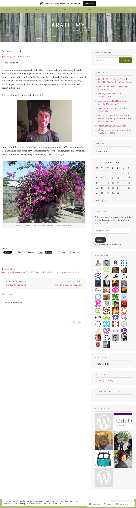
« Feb (97, 200)
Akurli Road (9, 272)
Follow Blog (101, 211)
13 (97, 183)
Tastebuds (102, 10)
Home (18, 10)
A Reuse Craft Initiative (107, 391)
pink (72, 272)
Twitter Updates (103, 375)
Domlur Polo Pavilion (17, 283)
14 (102, 183)
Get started (89, 3)
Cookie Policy (55, 503)
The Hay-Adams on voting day (68, 283)
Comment (77, 322)
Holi (42, 272)
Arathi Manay (25, 57)
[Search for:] (107, 60)
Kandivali (48, 272)
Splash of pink (12, 51)
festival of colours (33, 272)
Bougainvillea (19, 272)
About (7, 10)
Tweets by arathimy (104, 380)
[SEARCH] (131, 10)
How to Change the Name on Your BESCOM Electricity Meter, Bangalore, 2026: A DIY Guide (115, 118)
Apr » (103, 200)
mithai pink (65, 272)
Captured (39, 10)
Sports (90, 10)
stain (77, 272)
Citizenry (53, 10)
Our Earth (76, 10)
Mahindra (56, 272)
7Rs (27, 10)
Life (64, 10)
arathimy (68, 25)
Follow (100, 240)
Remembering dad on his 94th (112, 126)
